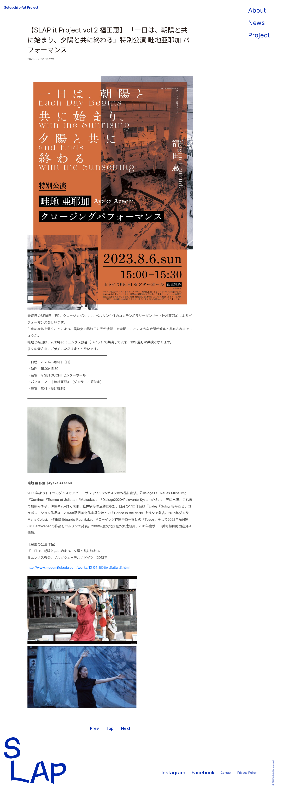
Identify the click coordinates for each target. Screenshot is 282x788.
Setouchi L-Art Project (21, 7)
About (257, 10)
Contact (226, 772)
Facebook (203, 773)
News (256, 22)
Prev (94, 728)
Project (259, 35)
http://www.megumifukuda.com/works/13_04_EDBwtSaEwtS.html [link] (78, 567)
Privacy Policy (247, 772)
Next (125, 728)
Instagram (173, 773)
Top (110, 728)
